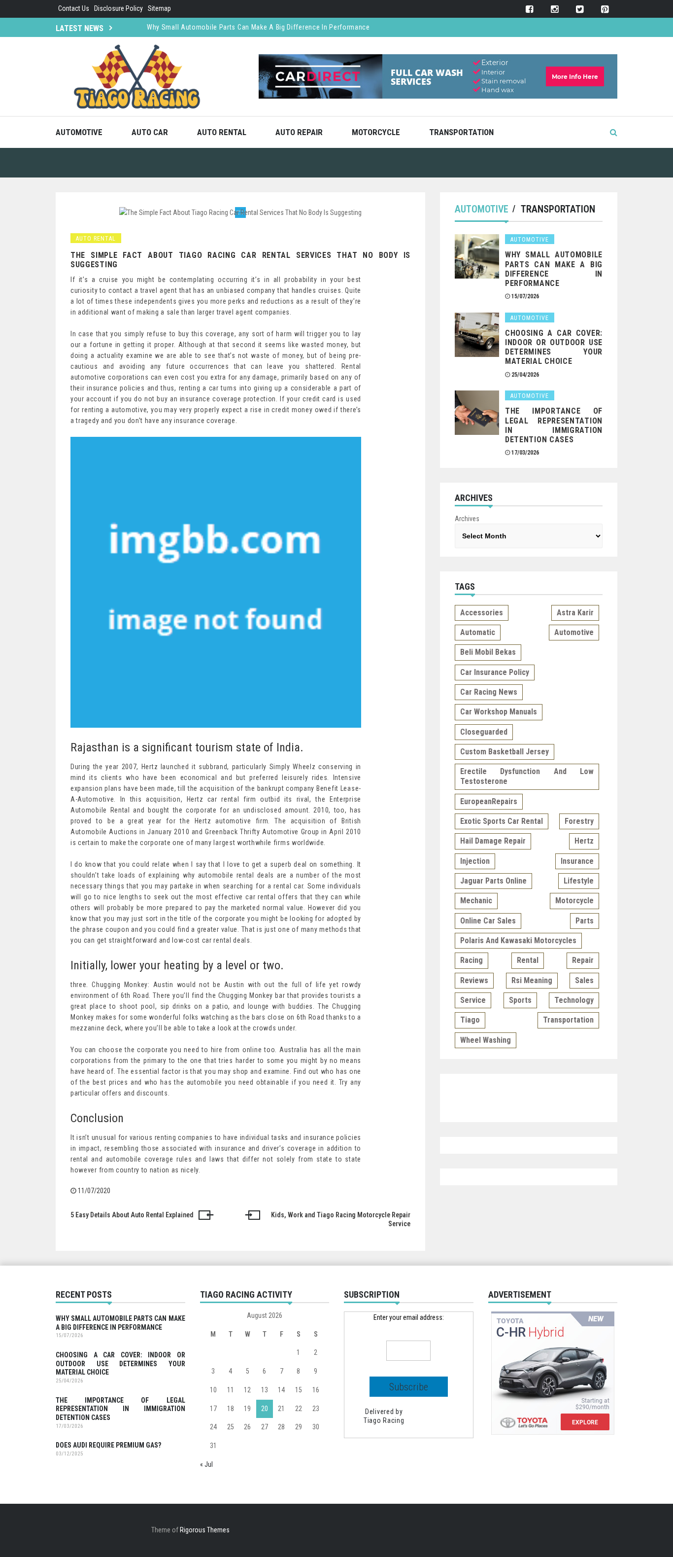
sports (520, 1000)
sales (584, 980)
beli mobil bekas (488, 652)
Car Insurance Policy (494, 672)
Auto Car (150, 132)
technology (574, 1000)
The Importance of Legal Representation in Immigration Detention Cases (554, 425)
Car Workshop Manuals (498, 711)
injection (475, 861)
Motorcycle (376, 132)
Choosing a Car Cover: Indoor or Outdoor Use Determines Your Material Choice (554, 347)
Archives (467, 519)
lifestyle (579, 880)
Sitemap (159, 8)
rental (527, 960)
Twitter (579, 9)
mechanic (476, 900)
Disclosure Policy (118, 8)
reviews (474, 980)
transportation (568, 1020)
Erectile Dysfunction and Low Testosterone (527, 776)
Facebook (529, 9)
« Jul (206, 1464)
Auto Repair (299, 132)
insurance (577, 861)
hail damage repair (493, 841)
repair (583, 960)
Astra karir (575, 612)
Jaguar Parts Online (493, 880)
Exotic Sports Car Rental (501, 821)
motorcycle (574, 900)
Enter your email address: (408, 1317)
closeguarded (483, 732)
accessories (481, 612)
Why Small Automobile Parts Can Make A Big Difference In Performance (258, 27)
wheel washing (485, 1040)
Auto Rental (221, 132)
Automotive (79, 132)
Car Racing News (488, 692)
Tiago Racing (384, 1420)
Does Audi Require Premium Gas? (108, 1445)
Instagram (554, 9)
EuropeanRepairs (488, 801)
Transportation (461, 132)
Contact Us (73, 8)
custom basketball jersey (504, 751)
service (473, 1000)
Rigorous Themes (205, 1530)
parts (584, 920)
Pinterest (604, 9)
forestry (579, 821)
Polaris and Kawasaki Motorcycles (518, 940)
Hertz (584, 841)
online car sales (488, 920)
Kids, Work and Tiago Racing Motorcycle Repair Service (340, 1219)
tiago (470, 1020)
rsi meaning (531, 980)
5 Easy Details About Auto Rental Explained (132, 1215)
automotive (574, 632)
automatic (477, 632)
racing (471, 960)
